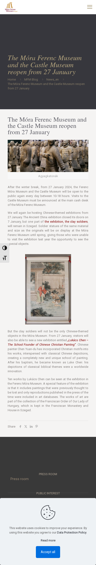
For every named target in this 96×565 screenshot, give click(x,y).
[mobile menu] (90, 7)
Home (12, 79)
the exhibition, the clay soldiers (66, 221)
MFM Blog (31, 79)
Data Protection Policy (71, 532)
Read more (48, 540)
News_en (52, 79)
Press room (19, 479)
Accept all (48, 552)
